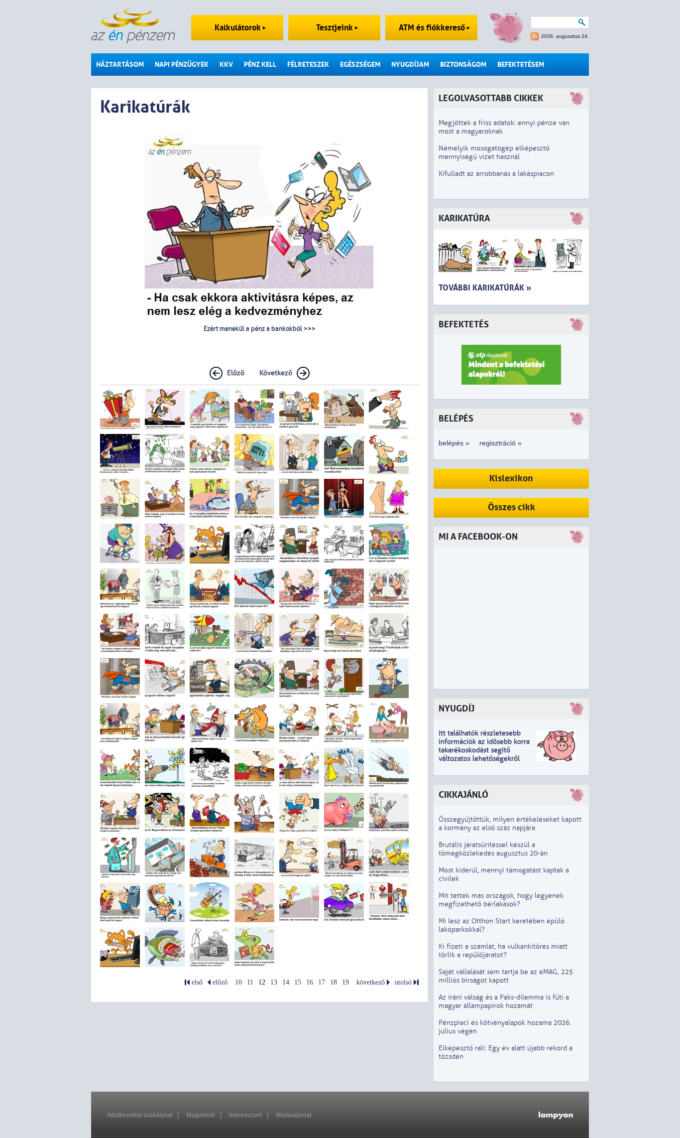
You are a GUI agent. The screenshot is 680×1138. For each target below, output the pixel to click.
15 (297, 982)
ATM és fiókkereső (433, 27)
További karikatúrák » (485, 287)
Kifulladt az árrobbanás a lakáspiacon (496, 173)
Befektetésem (520, 64)
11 (250, 982)
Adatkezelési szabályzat (139, 1115)
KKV (226, 64)
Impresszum (245, 1115)
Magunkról (200, 1115)
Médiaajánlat (293, 1115)
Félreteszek (308, 64)
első (197, 982)
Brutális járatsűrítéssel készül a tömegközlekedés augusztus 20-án (493, 849)
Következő (275, 373)
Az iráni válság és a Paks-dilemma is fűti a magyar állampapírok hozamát (504, 1001)
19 (345, 982)
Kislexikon (511, 478)
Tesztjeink (335, 27)
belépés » (454, 443)
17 (321, 982)
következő (370, 982)
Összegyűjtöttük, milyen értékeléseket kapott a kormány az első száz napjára (510, 823)
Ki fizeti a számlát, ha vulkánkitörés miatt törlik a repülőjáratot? (503, 950)
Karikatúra (464, 218)
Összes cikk (511, 507)
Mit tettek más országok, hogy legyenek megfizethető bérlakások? (501, 899)
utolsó (403, 982)
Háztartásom (120, 64)
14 (285, 982)
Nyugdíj (456, 709)
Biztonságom (463, 64)
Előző (235, 373)
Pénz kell (260, 64)
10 (238, 982)
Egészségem (360, 64)
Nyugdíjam (410, 64)
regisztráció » (500, 443)
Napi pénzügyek (182, 64)
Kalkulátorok (239, 27)
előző (220, 982)
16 (309, 982)
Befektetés (464, 324)
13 (273, 982)
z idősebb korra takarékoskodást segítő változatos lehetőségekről (484, 750)
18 (333, 982)
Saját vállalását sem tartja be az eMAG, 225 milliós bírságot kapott (506, 976)
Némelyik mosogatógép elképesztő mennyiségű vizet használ (494, 152)
